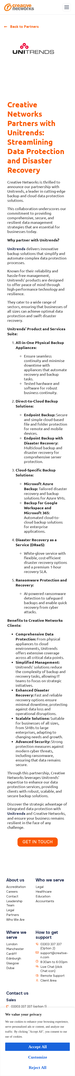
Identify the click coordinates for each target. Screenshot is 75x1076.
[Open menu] (66, 7)
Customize (37, 1057)
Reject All (37, 1067)
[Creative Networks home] (19, 7)
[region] (37, 1041)
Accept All (37, 1046)
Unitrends (16, 248)
